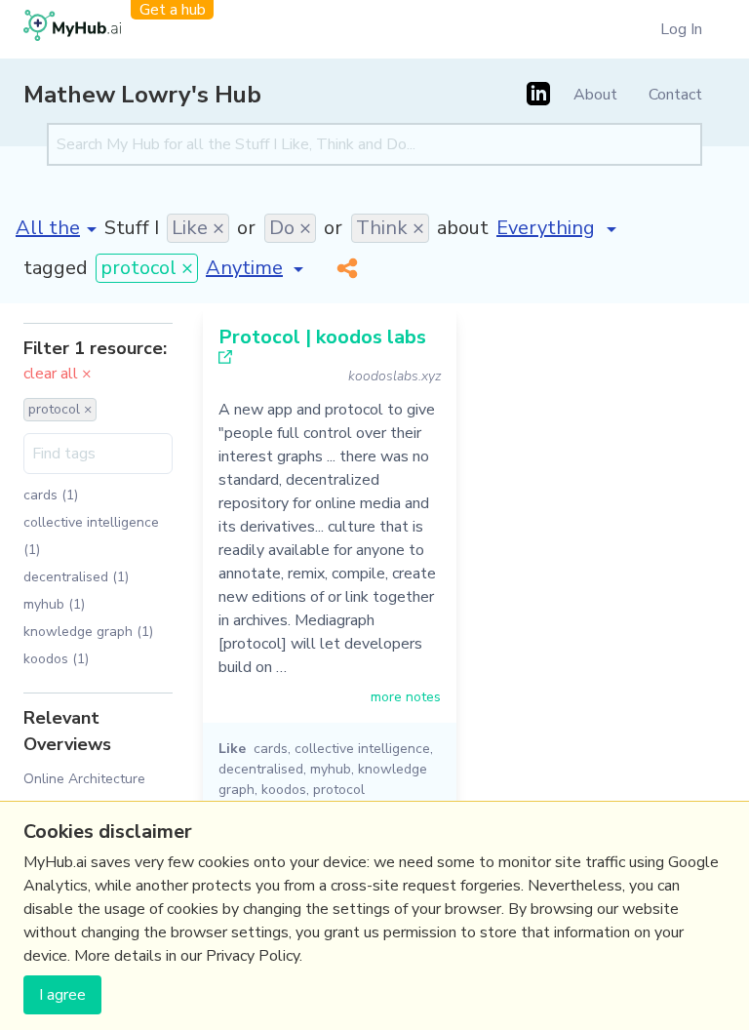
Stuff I (131, 228)
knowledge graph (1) (88, 631)
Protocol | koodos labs (322, 337)
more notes (406, 697)
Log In (681, 29)
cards (271, 748)
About (595, 94)
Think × (390, 228)
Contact (675, 94)
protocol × (146, 268)
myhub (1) (54, 604)
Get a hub (172, 10)
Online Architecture (84, 779)
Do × (290, 228)
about (463, 228)
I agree (62, 995)
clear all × (57, 373)
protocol (339, 789)
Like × (198, 228)
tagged (55, 268)
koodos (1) (56, 659)
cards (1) (50, 495)
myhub (330, 769)
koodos (283, 789)
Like (232, 748)
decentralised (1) (76, 577)
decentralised (260, 769)
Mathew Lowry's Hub (142, 94)
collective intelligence (362, 748)
